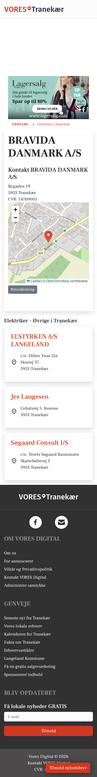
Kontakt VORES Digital (25, 577)
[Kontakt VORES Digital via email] (61, 522)
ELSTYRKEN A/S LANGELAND (34, 340)
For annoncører (18, 561)
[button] (48, 237)
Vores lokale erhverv (23, 626)
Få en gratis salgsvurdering (30, 666)
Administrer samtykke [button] (25, 585)
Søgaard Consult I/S (39, 442)
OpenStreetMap (58, 280)
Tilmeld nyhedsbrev (68, 768)
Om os (10, 553)
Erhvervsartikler (19, 650)
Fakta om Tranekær (22, 642)
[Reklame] (48, 97)
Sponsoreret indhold (23, 674)
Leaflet (35, 280)
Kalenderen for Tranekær (27, 634)
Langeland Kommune (24, 658)
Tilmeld (48, 731)
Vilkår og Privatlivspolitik (28, 569)
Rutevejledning (23, 289)
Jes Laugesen (30, 396)
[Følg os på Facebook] (35, 522)
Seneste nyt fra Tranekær (27, 618)
